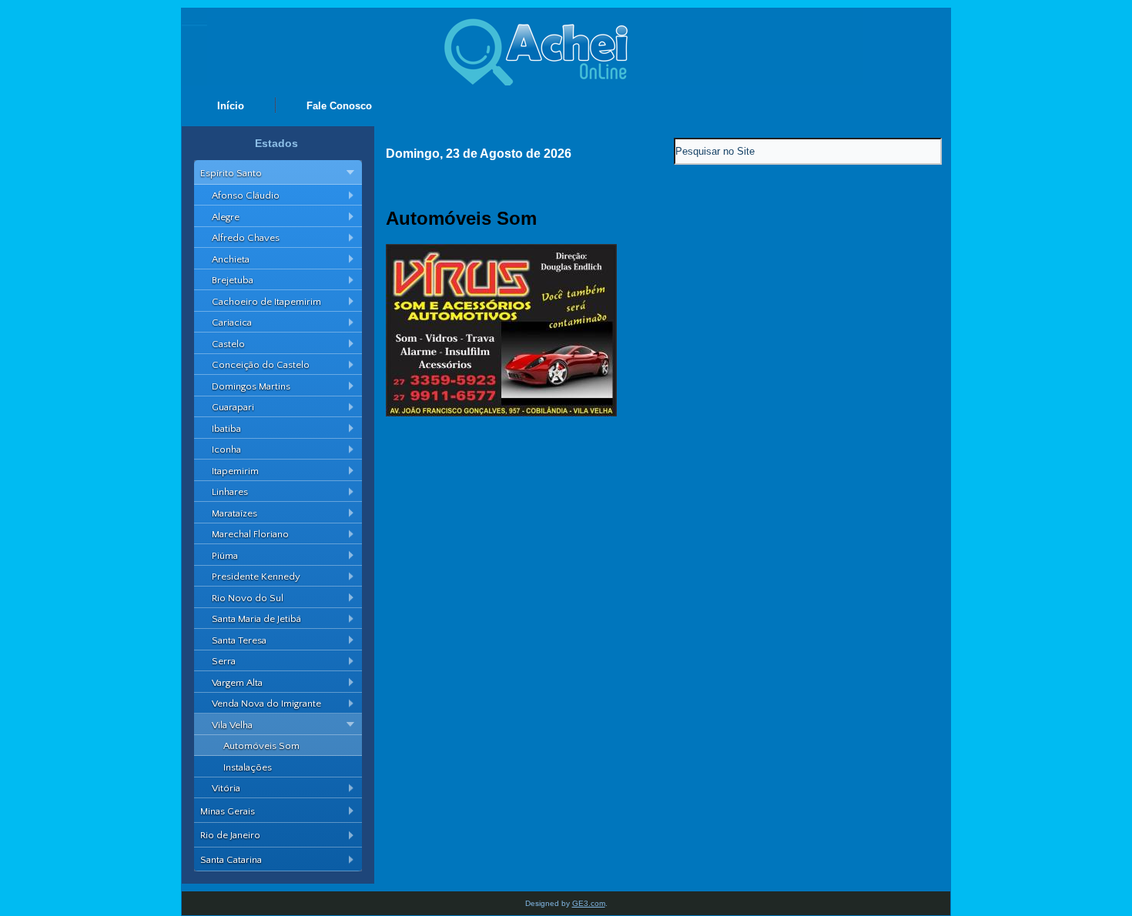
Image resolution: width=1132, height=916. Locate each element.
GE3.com (588, 903)
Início (230, 106)
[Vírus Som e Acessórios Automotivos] (501, 413)
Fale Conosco (339, 106)
